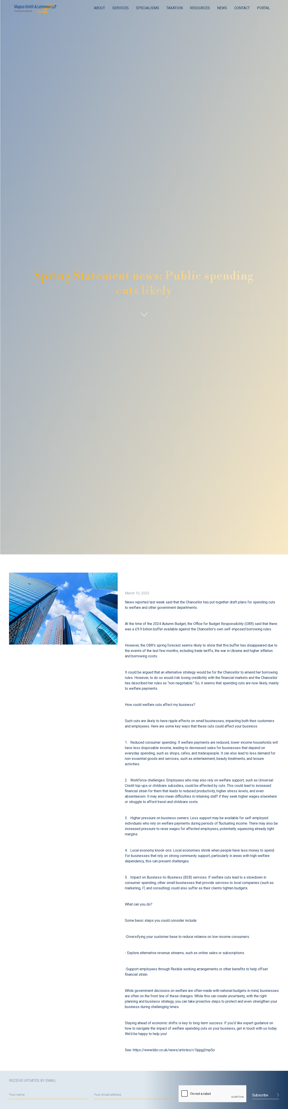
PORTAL (263, 8)
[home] (35, 8)
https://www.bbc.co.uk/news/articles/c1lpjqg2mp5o (174, 1050)
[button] (99, 8)
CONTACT (242, 8)
